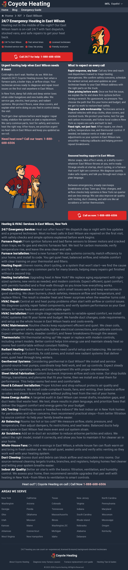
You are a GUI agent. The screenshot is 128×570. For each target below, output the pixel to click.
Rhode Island (83, 520)
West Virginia (8, 536)
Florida (30, 509)
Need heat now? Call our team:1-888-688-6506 (27, 141)
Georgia (5, 509)
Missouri (31, 520)
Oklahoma (32, 514)
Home (5, 9)
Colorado (56, 503)
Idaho (54, 536)
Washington (8, 503)
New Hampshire (35, 536)
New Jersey (83, 498)
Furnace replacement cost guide (78, 562)
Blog (14, 9)
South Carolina (84, 514)
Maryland (106, 509)
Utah (4, 520)
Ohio (4, 514)
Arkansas (6, 531)
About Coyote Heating (19, 562)
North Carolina (109, 498)
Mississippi (107, 520)
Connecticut (33, 531)
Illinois (55, 520)
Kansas (5, 525)
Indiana (80, 509)
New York (6, 498)
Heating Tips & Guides (106, 562)
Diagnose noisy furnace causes (46, 562)
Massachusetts (60, 514)
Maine (30, 525)
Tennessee (57, 509)
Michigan (56, 531)
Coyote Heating (61, 567)
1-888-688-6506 (94, 484)
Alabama (81, 531)
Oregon (105, 525)
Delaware (81, 536)
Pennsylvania (108, 503)
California (31, 498)
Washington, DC (60, 525)
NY (20, 16)
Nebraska (81, 525)
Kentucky (106, 531)
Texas (55, 498)
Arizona (30, 503)
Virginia (80, 503)
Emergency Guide (31, 9)
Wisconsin (107, 514)
